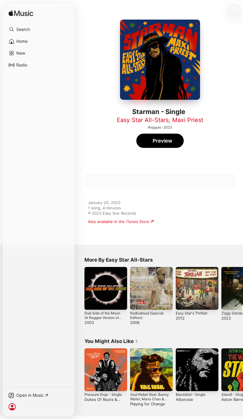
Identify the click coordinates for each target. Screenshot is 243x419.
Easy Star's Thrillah (191, 313)
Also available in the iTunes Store (118, 221)
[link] (111, 341)
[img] (21, 13)
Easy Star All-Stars (143, 120)
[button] (39, 29)
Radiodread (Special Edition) (147, 315)
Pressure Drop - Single (103, 394)
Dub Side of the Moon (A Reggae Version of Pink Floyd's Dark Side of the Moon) (103, 320)
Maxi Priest (187, 120)
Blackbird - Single (190, 394)
